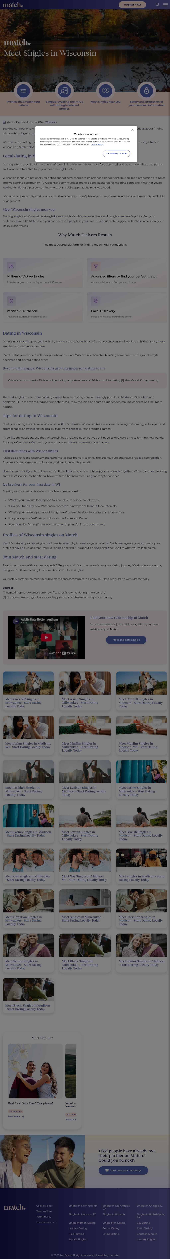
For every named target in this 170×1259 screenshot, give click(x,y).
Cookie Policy (97, 144)
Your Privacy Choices (116, 153)
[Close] (132, 130)
